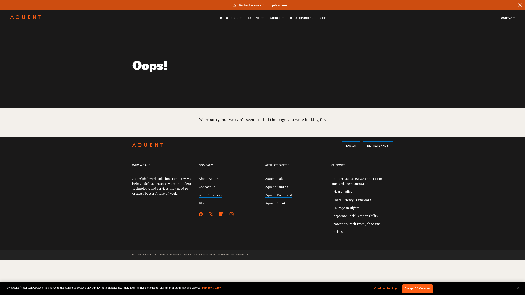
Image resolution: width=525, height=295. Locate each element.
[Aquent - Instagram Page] (231, 214)
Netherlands (378, 146)
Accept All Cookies (417, 288)
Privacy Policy (341, 191)
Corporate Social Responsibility (354, 215)
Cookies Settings (386, 288)
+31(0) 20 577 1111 (363, 178)
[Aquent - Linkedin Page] (221, 214)
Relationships (301, 18)
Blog (322, 18)
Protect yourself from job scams (263, 5)
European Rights (347, 207)
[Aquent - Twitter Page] (211, 214)
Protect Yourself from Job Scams (355, 223)
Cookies (337, 231)
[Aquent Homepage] (25, 18)
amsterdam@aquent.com (350, 183)
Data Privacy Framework (353, 199)
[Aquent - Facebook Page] (201, 214)
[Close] (520, 4)
